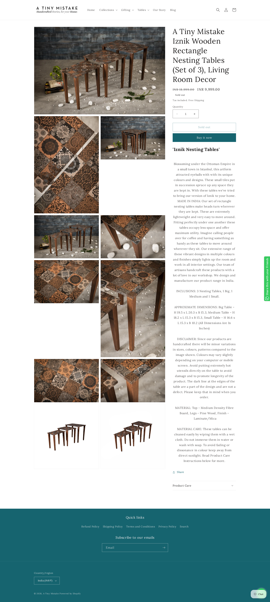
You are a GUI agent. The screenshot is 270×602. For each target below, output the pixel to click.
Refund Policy (90, 526)
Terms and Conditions (140, 526)
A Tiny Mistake (51, 593)
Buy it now (204, 137)
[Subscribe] (164, 547)
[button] (108, 10)
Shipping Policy (113, 526)
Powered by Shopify (70, 593)
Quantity (178, 106)
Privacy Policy (167, 526)
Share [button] (180, 472)
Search (184, 526)
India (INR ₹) (45, 580)
